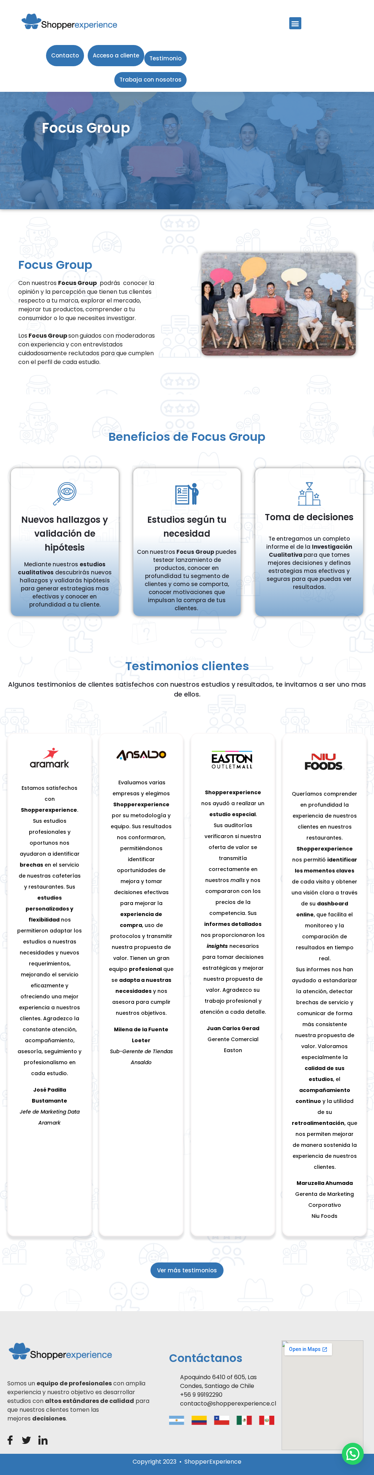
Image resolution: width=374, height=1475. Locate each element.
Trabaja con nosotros (150, 79)
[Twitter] (26, 1440)
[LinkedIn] (43, 1440)
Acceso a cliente (116, 55)
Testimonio (165, 58)
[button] (295, 23)
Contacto (65, 55)
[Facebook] (10, 1440)
